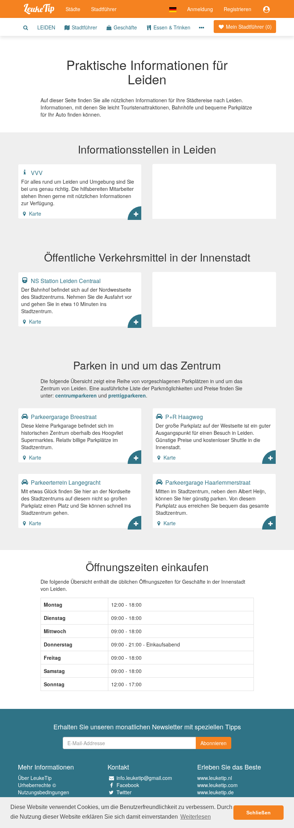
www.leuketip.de (215, 792)
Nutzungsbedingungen (43, 792)
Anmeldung (200, 9)
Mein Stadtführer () (248, 26)
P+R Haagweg (183, 416)
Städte (73, 9)
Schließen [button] (258, 812)
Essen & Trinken (171, 27)
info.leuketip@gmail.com (144, 777)
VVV (36, 173)
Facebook (128, 785)
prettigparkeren (127, 395)
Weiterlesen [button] (195, 817)
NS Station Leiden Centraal (65, 280)
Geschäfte (124, 27)
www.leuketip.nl (214, 777)
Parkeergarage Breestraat (62, 416)
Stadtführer (104, 9)
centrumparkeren (76, 395)
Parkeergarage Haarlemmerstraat (207, 482)
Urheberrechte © (37, 785)
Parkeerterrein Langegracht (64, 482)
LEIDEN (46, 27)
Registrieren (237, 9)
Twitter (124, 792)
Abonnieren (213, 743)
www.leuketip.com (217, 785)
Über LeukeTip (35, 777)
